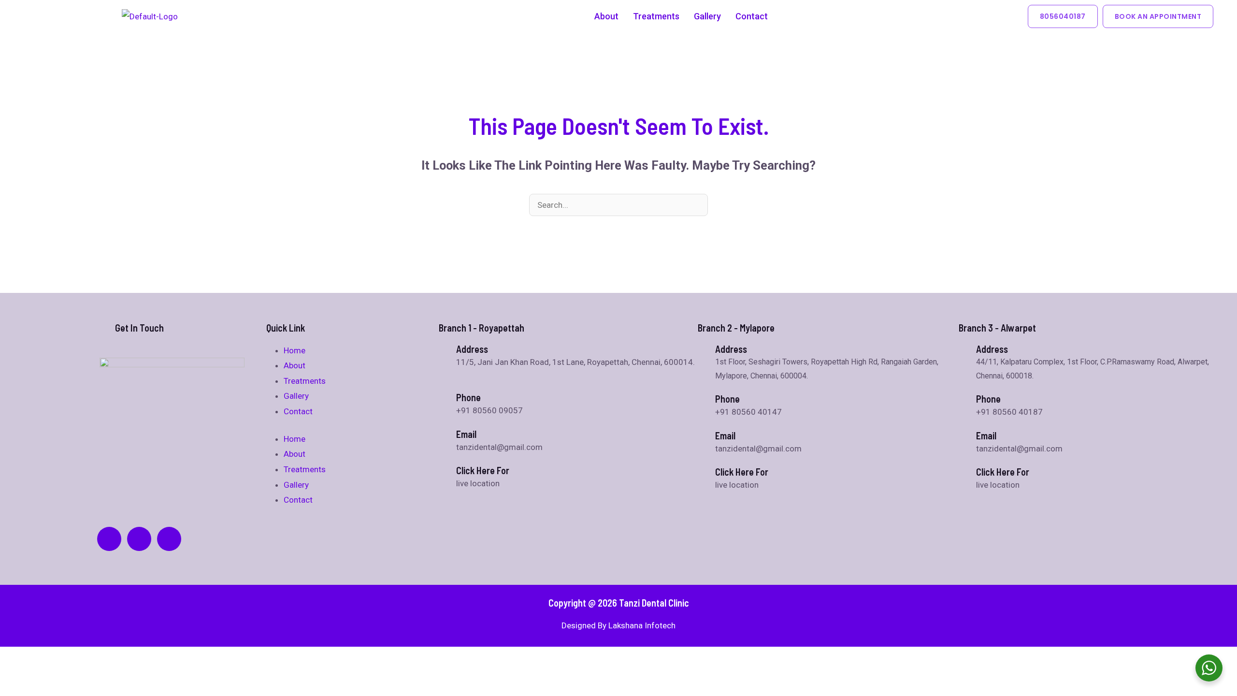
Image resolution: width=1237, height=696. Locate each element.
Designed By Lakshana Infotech (618, 625)
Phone (727, 399)
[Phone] (702, 398)
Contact (751, 16)
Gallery (707, 16)
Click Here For (482, 470)
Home (294, 350)
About (606, 16)
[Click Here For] (443, 469)
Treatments (656, 16)
